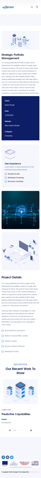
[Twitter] (11, 457)
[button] (15, 430)
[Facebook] (7, 457)
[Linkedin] (3, 457)
